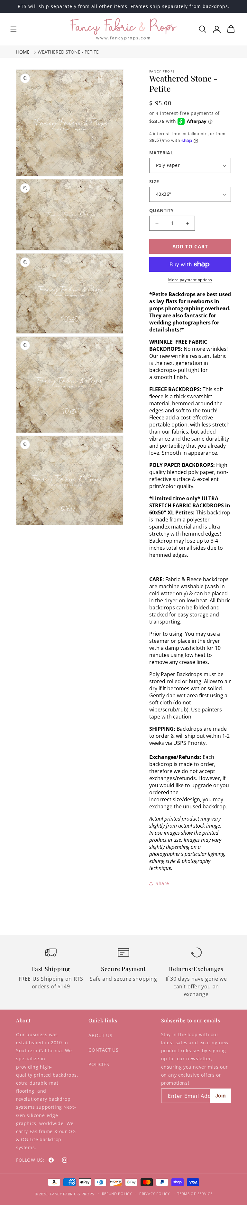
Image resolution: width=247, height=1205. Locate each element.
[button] (13, 29)
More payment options (190, 279)
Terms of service (194, 1193)
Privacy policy (154, 1193)
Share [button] (162, 883)
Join (220, 1095)
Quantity (161, 210)
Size (154, 181)
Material (161, 153)
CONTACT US (103, 1050)
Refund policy (117, 1193)
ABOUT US (100, 1035)
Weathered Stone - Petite (68, 52)
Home (23, 52)
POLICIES (98, 1064)
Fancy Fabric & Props (72, 1194)
